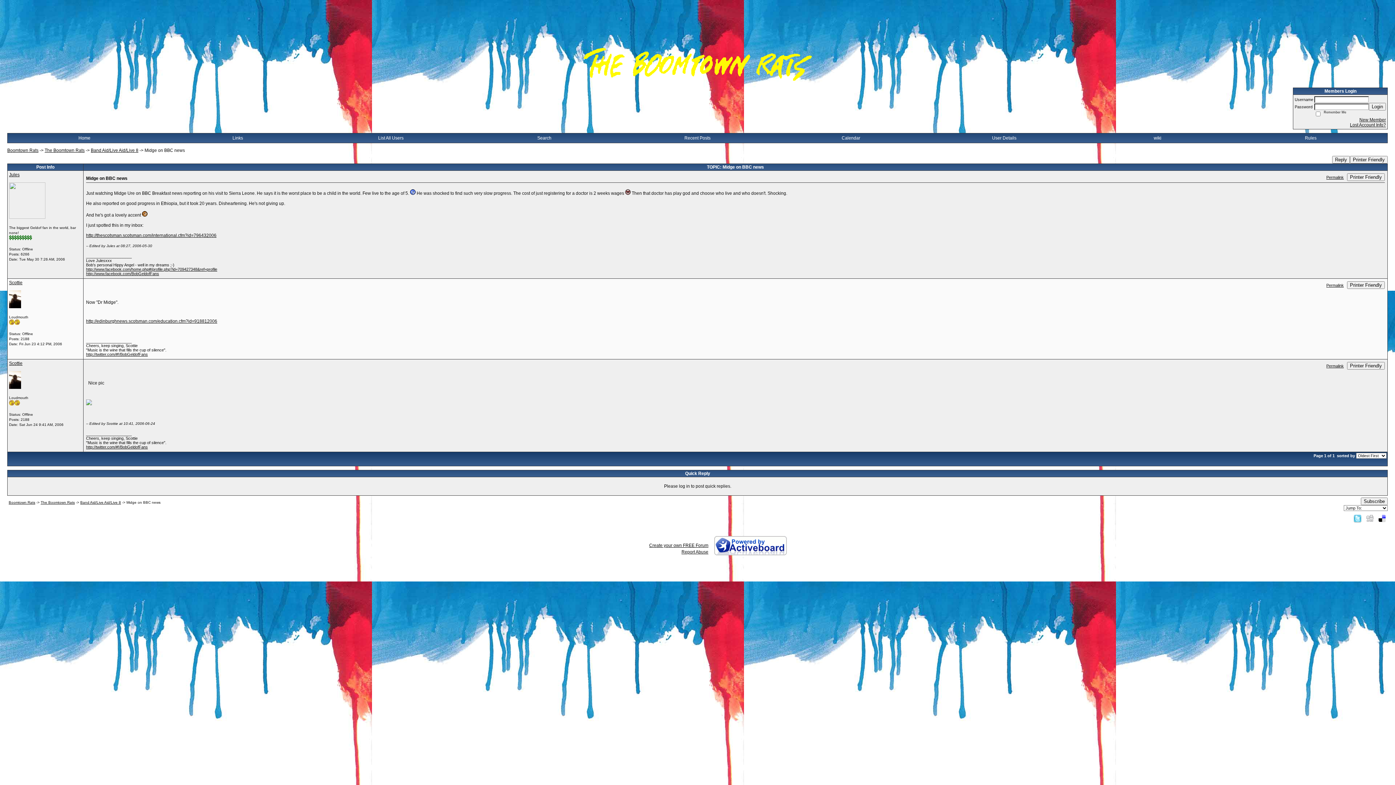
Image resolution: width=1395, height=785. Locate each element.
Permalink (1335, 177)
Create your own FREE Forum (678, 545)
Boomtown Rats (23, 150)
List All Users (391, 138)
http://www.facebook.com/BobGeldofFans (122, 273)
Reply (1341, 159)
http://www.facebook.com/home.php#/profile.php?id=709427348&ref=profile (151, 269)
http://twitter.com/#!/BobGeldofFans (117, 354)
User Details (1004, 138)
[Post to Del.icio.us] (1382, 518)
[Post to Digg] (1369, 518)
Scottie (16, 282)
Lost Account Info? (1368, 125)
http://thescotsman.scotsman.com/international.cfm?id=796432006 (151, 235)
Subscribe (1374, 501)
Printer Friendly (1369, 159)
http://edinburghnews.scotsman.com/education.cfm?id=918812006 (151, 321)
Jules (14, 174)
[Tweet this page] (1357, 518)
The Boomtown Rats (65, 150)
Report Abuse (695, 552)
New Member (1372, 119)
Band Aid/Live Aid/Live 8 (114, 150)
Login (1377, 106)
